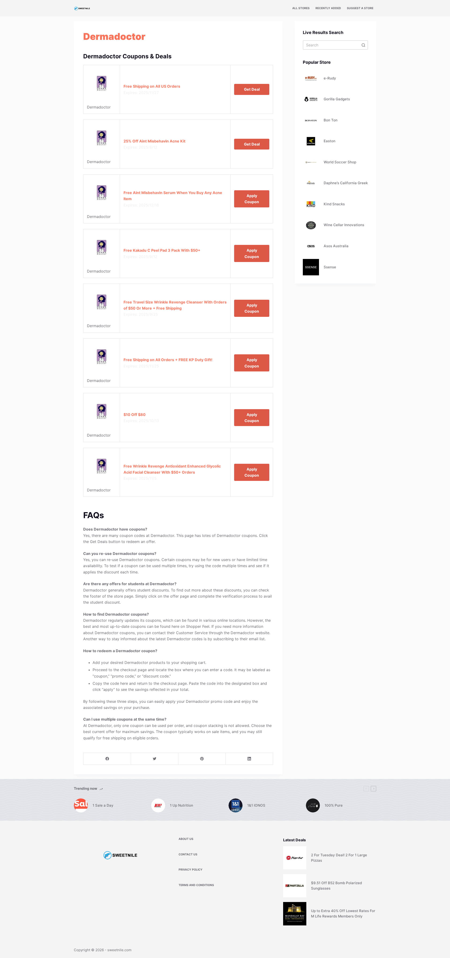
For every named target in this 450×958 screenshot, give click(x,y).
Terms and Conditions (196, 885)
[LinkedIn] (249, 759)
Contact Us (188, 854)
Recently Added (328, 8)
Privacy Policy (190, 869)
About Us (186, 839)
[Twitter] (154, 759)
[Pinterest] (202, 759)
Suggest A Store (360, 8)
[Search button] (363, 45)
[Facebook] (107, 759)
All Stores (301, 8)
